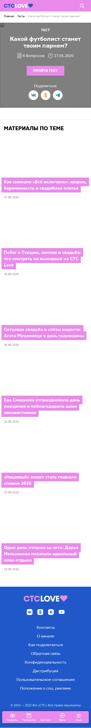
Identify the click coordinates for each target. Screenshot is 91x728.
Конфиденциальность (45, 662)
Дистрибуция (45, 670)
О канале (45, 636)
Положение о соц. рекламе (45, 688)
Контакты (46, 627)
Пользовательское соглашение (46, 679)
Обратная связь (45, 653)
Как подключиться (45, 644)
